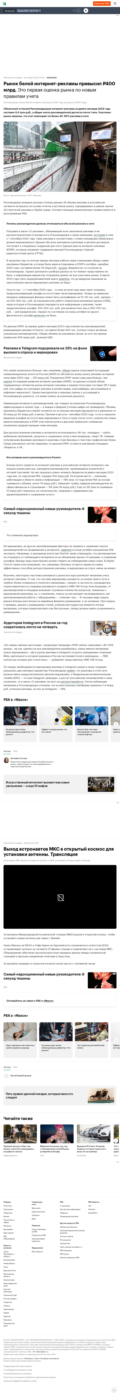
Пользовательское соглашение (18, 1373)
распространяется (72, 681)
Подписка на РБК (39, 1235)
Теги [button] (15, 750)
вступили (99, 234)
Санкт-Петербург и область (9, 1253)
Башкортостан (10, 1270)
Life (42, 1155)
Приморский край (9, 1324)
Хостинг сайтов (66, 1236)
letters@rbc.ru (42, 1351)
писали (62, 267)
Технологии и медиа (13, 77)
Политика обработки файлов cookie (20, 1380)
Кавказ (6, 1312)
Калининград (9, 1279)
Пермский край (10, 1295)
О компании (65, 1205)
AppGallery (93, 1212)
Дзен (34, 1218)
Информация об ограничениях (18, 1365)
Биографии (8, 1229)
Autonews (81, 1155)
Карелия (7, 1316)
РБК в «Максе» (16, 699)
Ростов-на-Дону (10, 1298)
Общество (8, 1212)
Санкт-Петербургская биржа (46, 1358)
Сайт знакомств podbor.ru (71, 1247)
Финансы (7, 1225)
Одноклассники (38, 1211)
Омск (6, 1267)
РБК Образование (9, 1237)
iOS (89, 1205)
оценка (8, 381)
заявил (71, 670)
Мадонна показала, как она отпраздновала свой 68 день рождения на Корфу (54, 1149)
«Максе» (48, 1000)
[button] (20, 724)
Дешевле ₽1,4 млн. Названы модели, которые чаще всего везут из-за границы (91, 1149)
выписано (40, 315)
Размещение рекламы (69, 1216)
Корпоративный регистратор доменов (72, 1231)
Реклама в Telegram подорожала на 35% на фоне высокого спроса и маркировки (45, 350)
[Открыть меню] (115, 3)
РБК (5, 521)
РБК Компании (66, 1250)
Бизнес (7, 1216)
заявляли (64, 278)
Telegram (36, 1215)
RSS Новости (37, 1251)
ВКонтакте (36, 1208)
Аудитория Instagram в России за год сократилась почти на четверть (35, 625)
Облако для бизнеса (68, 1227)
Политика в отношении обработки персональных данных (30, 1376)
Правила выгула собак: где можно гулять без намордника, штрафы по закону (19, 1149)
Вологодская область (9, 1275)
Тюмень (7, 1305)
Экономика (8, 1209)
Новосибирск (9, 1263)
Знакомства (65, 1243)
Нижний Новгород (8, 1290)
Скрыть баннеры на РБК (39, 1230)
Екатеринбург (9, 1259)
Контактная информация (70, 1209)
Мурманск (8, 1319)
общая (66, 370)
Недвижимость (10, 1155)
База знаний (8, 1232)
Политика (8, 1205)
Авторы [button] (7, 750)
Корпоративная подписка (38, 1239)
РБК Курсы (64, 1254)
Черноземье (9, 1309)
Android (91, 1209)
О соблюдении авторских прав (18, 1369)
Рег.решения (65, 1239)
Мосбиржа (28, 1358)
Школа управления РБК (69, 1257)
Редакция (64, 1212)
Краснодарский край (10, 1284)
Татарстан (8, 1302)
